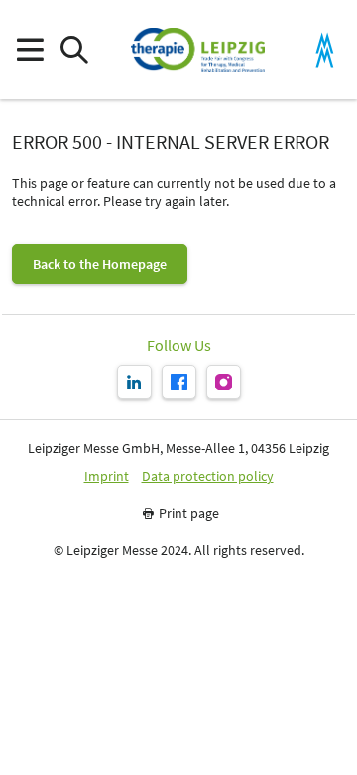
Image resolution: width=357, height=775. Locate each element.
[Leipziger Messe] (324, 50)
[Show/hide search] (74, 50)
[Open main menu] (29, 50)
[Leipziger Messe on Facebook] (179, 382)
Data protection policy (208, 476)
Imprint (106, 476)
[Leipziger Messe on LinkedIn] (134, 382)
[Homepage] (198, 49)
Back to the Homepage (100, 264)
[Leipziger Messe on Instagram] (223, 382)
